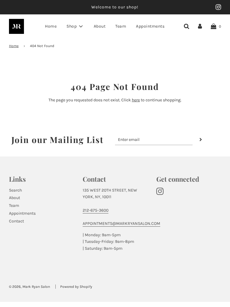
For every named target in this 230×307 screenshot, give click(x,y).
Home (51, 26)
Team (120, 26)
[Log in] (200, 26)
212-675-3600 (95, 210)
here (136, 100)
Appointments (150, 26)
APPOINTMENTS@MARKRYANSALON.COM (121, 223)
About (100, 26)
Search (15, 190)
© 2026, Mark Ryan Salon (29, 287)
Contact (16, 221)
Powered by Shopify (76, 287)
